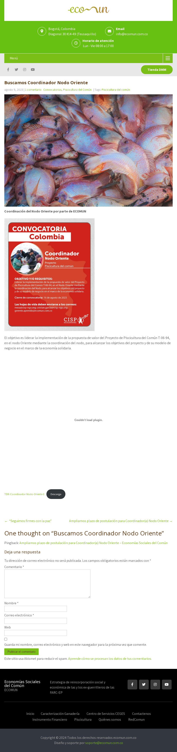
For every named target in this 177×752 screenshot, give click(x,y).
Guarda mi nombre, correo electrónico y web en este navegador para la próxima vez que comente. (75, 644)
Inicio (30, 713)
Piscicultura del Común (77, 90)
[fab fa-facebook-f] (8, 70)
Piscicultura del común (116, 90)
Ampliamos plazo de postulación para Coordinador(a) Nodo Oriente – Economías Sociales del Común (93, 543)
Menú (14, 58)
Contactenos (141, 713)
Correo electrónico (19, 615)
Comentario (14, 567)
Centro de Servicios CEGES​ (106, 713)
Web (7, 627)
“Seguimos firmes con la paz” (28, 521)
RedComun (136, 719)
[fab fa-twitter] (16, 70)
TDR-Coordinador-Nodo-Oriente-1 (24, 494)
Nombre (11, 603)
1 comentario (33, 90)
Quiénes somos (110, 719)
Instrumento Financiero (49, 719)
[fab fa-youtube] (32, 70)
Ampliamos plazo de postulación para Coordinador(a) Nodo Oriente (121, 521)
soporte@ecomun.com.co (104, 743)
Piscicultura (83, 719)
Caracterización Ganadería (60, 713)
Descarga (56, 494)
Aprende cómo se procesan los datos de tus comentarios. (110, 658)
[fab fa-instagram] (24, 70)
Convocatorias (52, 90)
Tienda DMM (156, 69)
